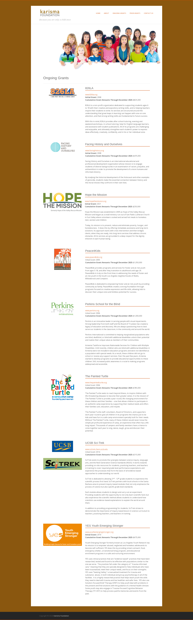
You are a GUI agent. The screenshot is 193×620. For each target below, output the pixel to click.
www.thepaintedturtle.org (96, 382)
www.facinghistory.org (94, 150)
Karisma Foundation (61, 616)
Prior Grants (135, 13)
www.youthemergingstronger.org (99, 532)
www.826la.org (91, 94)
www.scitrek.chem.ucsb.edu (96, 449)
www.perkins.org (92, 310)
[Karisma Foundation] (49, 17)
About (106, 13)
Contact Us (148, 13)
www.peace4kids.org (93, 257)
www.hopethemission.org (95, 201)
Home (98, 13)
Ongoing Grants (119, 13)
